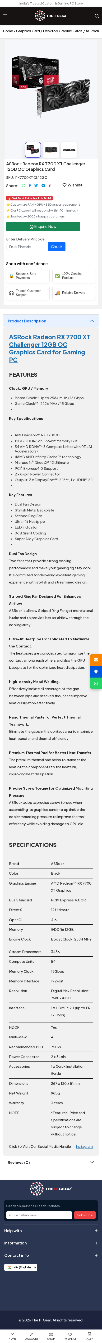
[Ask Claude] (39, 1287)
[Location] (96, 672)
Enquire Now (44, 226)
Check (56, 246)
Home (8, 30)
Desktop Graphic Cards (63, 30)
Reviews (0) (19, 1162)
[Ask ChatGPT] (28, 1287)
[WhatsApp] (96, 683)
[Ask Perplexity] (74, 1287)
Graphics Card (28, 30)
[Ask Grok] (51, 1287)
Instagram (84, 1146)
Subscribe (85, 1215)
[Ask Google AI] (62, 1287)
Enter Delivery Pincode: (26, 239)
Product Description (27, 320)
